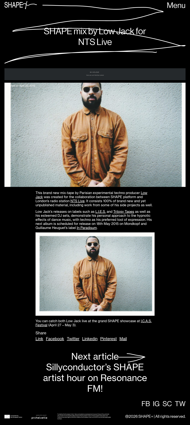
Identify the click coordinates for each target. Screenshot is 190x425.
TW (180, 404)
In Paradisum (87, 228)
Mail (123, 338)
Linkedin (90, 338)
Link (39, 338)
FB (146, 404)
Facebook (55, 338)
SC (167, 404)
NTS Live (77, 201)
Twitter (73, 338)
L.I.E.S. (100, 212)
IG (156, 404)
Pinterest (108, 338)
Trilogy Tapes (123, 212)
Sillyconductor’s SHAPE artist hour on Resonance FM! (95, 372)
